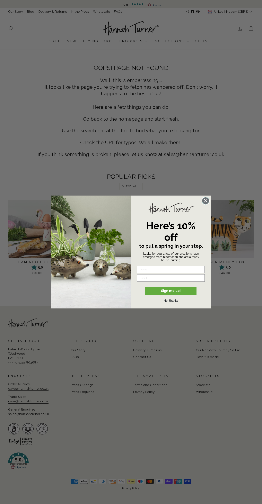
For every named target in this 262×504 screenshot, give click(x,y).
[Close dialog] (205, 200)
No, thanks (171, 300)
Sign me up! (171, 291)
